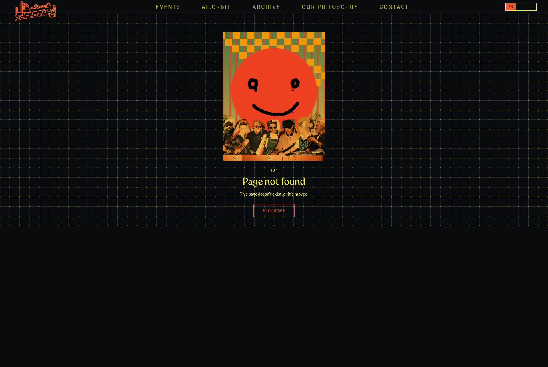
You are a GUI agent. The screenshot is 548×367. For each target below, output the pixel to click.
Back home (274, 210)
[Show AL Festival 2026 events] (35, 11)
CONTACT (394, 7)
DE (521, 7)
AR (531, 7)
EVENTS (168, 7)
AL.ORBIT (216, 7)
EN (511, 7)
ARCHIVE (267, 7)
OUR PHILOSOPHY (330, 7)
